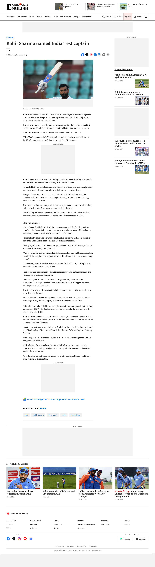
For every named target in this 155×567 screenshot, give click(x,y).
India (64, 415)
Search (56, 528)
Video (8, 528)
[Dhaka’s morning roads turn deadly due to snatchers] (91, 6)
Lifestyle (76, 17)
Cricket (10, 37)
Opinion (39, 17)
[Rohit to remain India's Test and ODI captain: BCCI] (59, 478)
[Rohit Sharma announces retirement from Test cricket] (142, 100)
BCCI (26, 415)
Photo (127, 524)
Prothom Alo (59, 546)
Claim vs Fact (86, 17)
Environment (59, 524)
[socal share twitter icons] (87, 56)
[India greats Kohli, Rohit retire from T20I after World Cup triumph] (95, 478)
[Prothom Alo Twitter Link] (15, 539)
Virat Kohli (52, 415)
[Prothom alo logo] (17, 514)
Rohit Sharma (38, 415)
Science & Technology (86, 524)
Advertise (70, 546)
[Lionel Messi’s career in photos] (59, 6)
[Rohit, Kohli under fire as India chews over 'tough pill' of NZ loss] (142, 169)
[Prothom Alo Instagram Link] (20, 539)
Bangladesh (11, 17)
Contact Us (93, 546)
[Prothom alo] (17, 7)
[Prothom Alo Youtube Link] (26, 539)
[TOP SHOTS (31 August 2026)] (123, 6)
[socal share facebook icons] (83, 56)
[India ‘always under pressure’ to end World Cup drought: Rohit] (132, 478)
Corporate (105, 524)
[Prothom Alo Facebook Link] (9, 539)
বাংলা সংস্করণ (81, 528)
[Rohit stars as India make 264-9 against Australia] (142, 83)
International (22, 17)
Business (48, 17)
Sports (32, 17)
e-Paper (33, 528)
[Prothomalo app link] (125, 539)
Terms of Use (81, 546)
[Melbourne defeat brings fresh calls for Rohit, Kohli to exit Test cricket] (142, 151)
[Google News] (31, 539)
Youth (56, 17)
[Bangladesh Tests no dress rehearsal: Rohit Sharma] (23, 478)
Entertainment (65, 17)
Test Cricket (75, 415)
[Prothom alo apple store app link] (141, 539)
